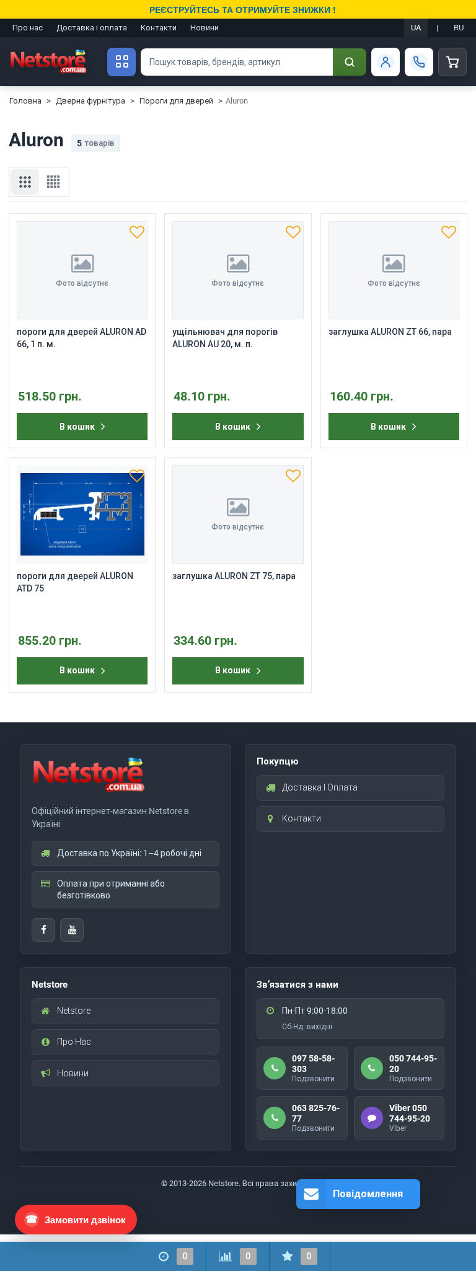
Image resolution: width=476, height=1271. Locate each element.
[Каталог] (121, 62)
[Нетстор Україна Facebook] (43, 930)
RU (459, 27)
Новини (204, 27)
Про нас (27, 27)
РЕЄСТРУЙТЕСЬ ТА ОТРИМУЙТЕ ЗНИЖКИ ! (242, 9)
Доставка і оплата (91, 27)
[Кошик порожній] (452, 62)
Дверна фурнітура (90, 100)
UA (416, 27)
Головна (25, 100)
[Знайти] (349, 62)
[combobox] (237, 62)
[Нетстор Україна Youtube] (72, 930)
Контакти (159, 27)
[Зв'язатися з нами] (419, 62)
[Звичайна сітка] (25, 182)
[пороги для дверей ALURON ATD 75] (82, 514)
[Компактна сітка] (53, 182)
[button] (137, 232)
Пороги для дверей (176, 100)
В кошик (77, 427)
